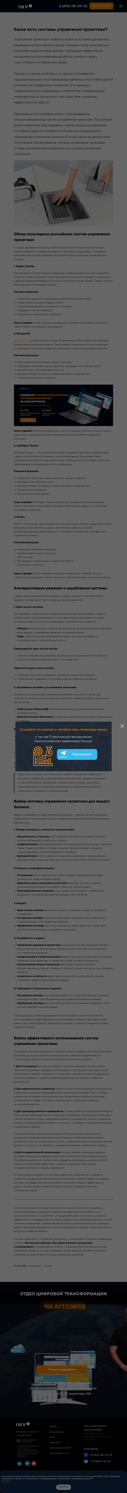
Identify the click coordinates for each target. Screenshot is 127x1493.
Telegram (63, 757)
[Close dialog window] (122, 726)
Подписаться (81, 754)
